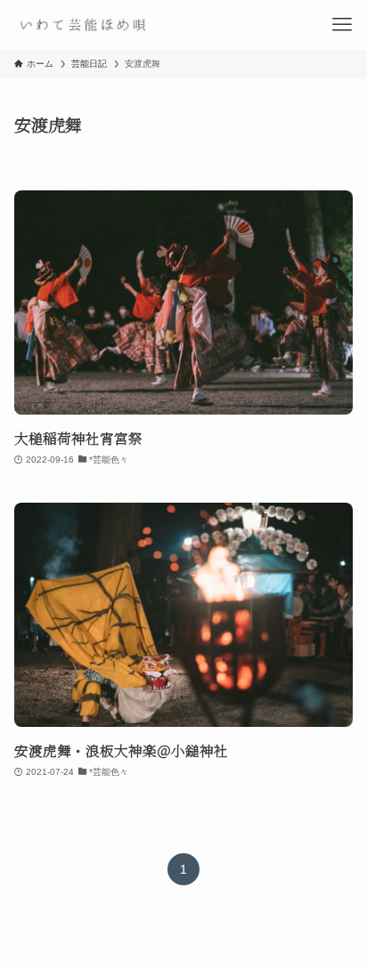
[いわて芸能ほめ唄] (81, 25)
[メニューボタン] (342, 25)
